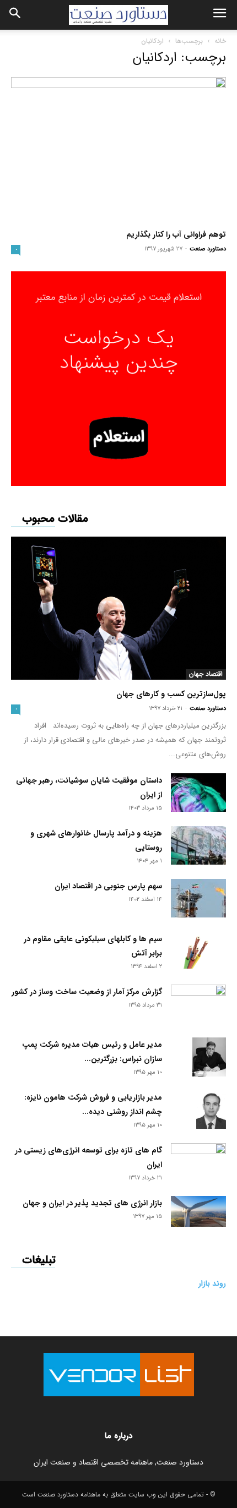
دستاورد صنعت (208, 249)
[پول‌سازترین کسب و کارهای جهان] (118, 608)
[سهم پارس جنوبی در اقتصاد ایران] (198, 898)
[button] (219, 15)
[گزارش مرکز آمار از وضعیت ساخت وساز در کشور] (198, 1001)
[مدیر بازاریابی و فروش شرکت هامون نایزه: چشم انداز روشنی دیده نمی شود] (211, 1109)
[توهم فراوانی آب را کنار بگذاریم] (118, 148)
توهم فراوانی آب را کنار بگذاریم (176, 234)
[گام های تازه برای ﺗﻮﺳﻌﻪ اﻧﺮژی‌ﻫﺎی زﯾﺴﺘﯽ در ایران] (198, 1158)
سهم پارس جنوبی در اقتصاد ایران (108, 886)
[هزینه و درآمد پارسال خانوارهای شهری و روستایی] (198, 845)
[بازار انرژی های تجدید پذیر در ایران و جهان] (198, 1211)
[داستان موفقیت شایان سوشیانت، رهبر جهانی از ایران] (198, 792)
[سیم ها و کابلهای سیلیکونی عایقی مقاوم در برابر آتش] (198, 950)
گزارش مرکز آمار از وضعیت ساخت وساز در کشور (87, 992)
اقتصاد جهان (206, 674)
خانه (220, 41)
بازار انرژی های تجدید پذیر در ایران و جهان (92, 1203)
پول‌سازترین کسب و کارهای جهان (171, 694)
